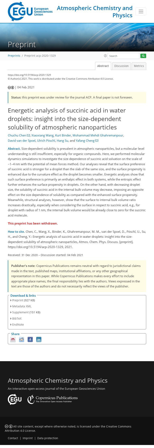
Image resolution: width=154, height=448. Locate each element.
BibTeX (16, 318)
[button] (105, 55)
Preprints (14, 55)
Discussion (121, 66)
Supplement (20, 312)
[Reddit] (21, 339)
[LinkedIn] (39, 339)
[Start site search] (143, 56)
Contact (13, 438)
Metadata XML (21, 306)
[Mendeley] (13, 339)
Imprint (28, 438)
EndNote (18, 324)
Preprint (17, 300)
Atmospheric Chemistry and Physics (95, 11)
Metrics (139, 66)
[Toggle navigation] (141, 11)
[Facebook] (30, 339)
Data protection (47, 438)
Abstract (103, 66)
